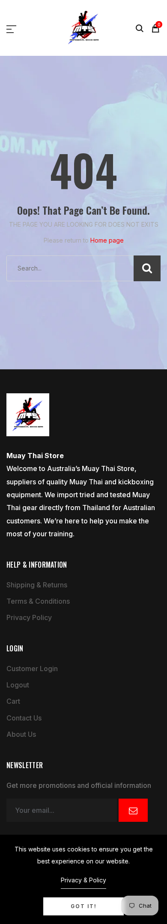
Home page (107, 240)
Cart (13, 701)
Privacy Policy (29, 617)
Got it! (84, 906)
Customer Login (32, 668)
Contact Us (24, 718)
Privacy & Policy (83, 880)
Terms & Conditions (38, 601)
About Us (21, 734)
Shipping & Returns (36, 585)
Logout (17, 685)
